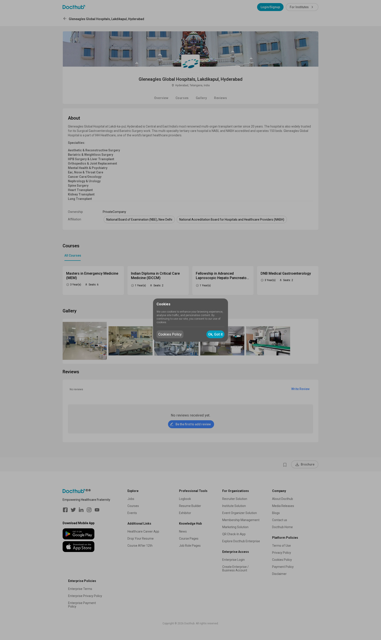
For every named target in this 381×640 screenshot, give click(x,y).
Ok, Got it (215, 334)
